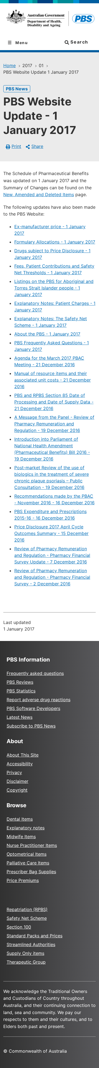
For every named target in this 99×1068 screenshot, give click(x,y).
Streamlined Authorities (31, 944)
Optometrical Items (26, 854)
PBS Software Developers (33, 708)
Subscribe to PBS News (31, 726)
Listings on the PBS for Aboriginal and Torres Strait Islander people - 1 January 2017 (54, 288)
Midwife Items (21, 836)
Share (37, 146)
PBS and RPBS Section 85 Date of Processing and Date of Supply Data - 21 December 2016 (54, 402)
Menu (21, 42)
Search (78, 42)
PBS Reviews (20, 682)
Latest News (19, 717)
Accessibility (20, 763)
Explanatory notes (26, 828)
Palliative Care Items (28, 863)
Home (9, 65)
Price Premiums (23, 880)
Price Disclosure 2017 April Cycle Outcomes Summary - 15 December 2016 (51, 533)
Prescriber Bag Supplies (31, 871)
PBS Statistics (21, 691)
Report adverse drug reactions (38, 699)
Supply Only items (25, 953)
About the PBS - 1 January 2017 (47, 334)
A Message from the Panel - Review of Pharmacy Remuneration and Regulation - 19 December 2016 (54, 423)
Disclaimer (17, 781)
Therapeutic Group (26, 962)
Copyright (17, 790)
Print (16, 146)
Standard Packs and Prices (34, 935)
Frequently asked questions (35, 673)
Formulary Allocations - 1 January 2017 (54, 242)
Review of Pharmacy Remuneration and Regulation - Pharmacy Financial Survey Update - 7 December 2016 (52, 555)
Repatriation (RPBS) (27, 909)
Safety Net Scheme (27, 918)
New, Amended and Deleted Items (38, 194)
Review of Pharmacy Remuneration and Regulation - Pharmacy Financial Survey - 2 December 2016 (52, 577)
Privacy (14, 772)
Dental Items (20, 819)
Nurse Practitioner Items (32, 845)
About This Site (22, 755)
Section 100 (19, 927)
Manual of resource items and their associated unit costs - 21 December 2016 (52, 380)
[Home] (49, 19)
